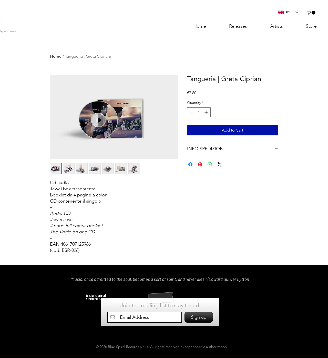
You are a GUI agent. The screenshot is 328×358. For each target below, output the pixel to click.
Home (55, 56)
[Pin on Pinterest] (200, 164)
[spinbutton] (198, 112)
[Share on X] (220, 164)
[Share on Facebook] (190, 164)
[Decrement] (191, 112)
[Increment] (206, 112)
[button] (311, 13)
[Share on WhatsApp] (210, 164)
